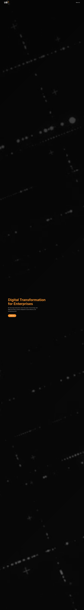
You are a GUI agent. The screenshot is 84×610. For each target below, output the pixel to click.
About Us (78, 2)
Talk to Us (12, 315)
